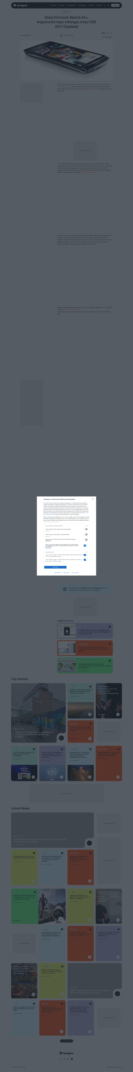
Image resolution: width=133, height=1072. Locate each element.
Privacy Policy (75, 572)
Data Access (66, 572)
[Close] (93, 499)
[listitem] (66, 526)
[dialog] (66, 536)
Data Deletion (57, 572)
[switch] (86, 529)
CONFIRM (55, 567)
